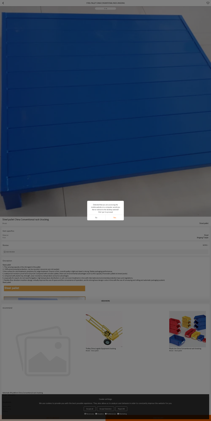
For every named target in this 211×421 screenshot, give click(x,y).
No (96, 217)
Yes (114, 217)
